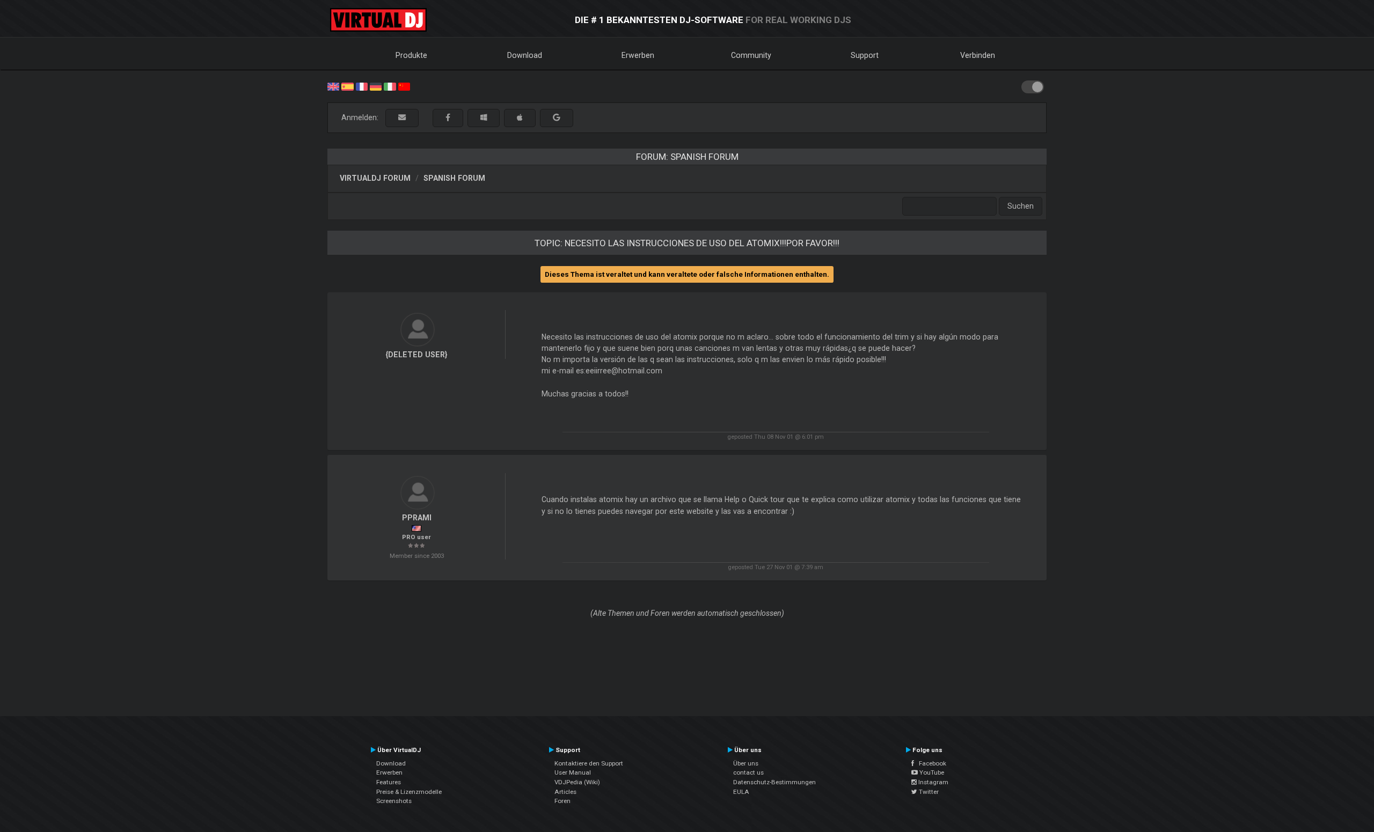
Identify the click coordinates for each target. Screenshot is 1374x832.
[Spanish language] (347, 86)
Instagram (932, 782)
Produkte (411, 55)
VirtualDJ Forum (375, 178)
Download (524, 55)
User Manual (572, 772)
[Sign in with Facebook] (448, 118)
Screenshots (394, 801)
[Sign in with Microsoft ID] (483, 118)
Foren (562, 801)
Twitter (928, 792)
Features (388, 782)
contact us (748, 772)
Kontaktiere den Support (588, 763)
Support (865, 55)
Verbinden (977, 55)
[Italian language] (390, 86)
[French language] (362, 86)
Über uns (745, 763)
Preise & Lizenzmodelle (409, 792)
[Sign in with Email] (402, 118)
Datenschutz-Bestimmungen (774, 782)
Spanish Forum (454, 178)
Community (751, 55)
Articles (565, 792)
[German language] (376, 86)
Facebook (930, 763)
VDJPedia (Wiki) (577, 782)
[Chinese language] (404, 86)
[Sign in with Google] (556, 118)
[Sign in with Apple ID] (520, 118)
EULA (741, 792)
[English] (333, 86)
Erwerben (638, 55)
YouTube (931, 772)
